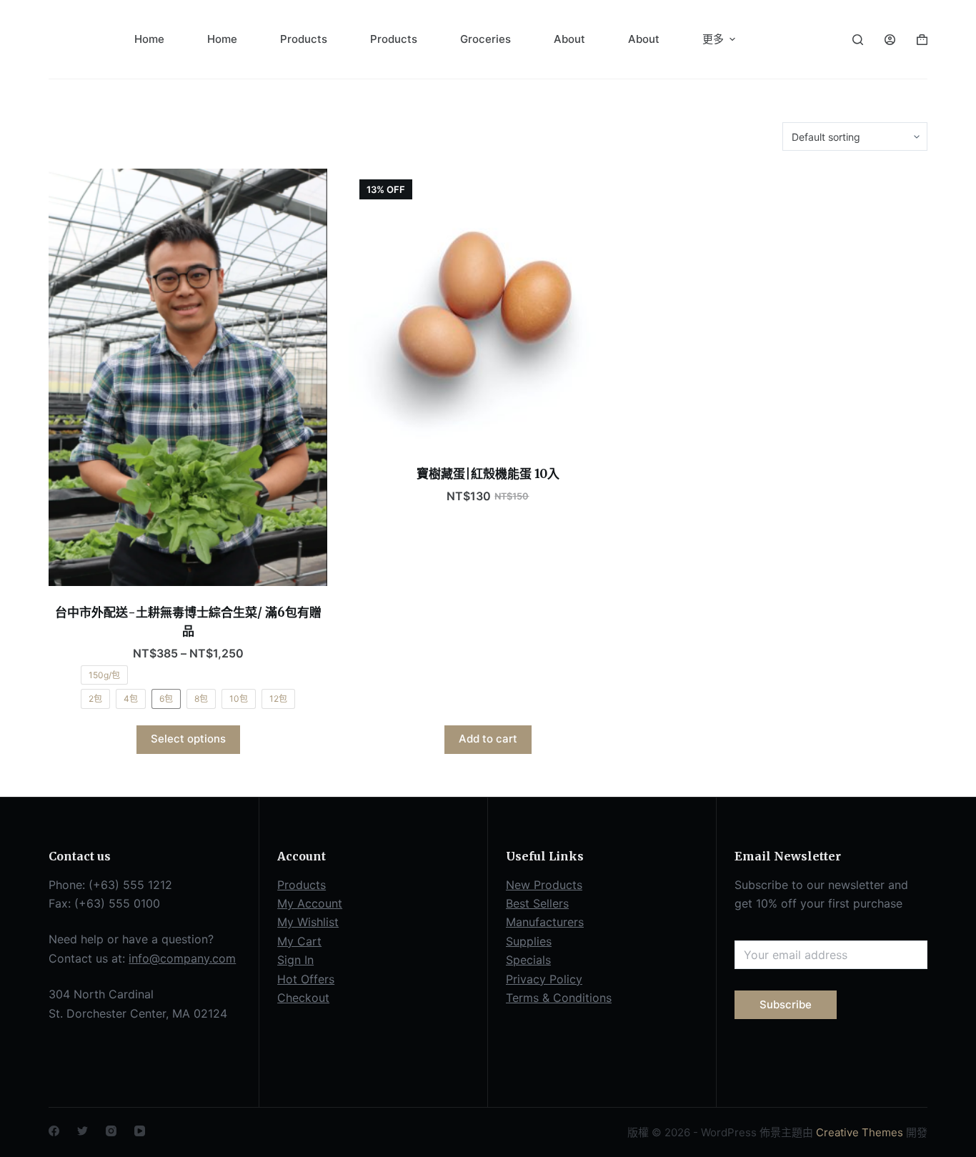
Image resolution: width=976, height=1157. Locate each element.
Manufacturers (545, 922)
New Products (544, 885)
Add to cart (488, 738)
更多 (713, 39)
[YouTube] (139, 1131)
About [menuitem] (569, 39)
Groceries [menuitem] (485, 39)
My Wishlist (308, 922)
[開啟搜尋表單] (857, 39)
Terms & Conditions (559, 997)
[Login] (890, 39)
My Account (309, 903)
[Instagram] (111, 1131)
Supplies (529, 941)
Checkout (303, 997)
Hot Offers (305, 979)
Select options (188, 738)
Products (301, 885)
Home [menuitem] (149, 39)
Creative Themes (859, 1132)
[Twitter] (82, 1131)
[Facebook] (54, 1131)
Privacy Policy (544, 979)
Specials (528, 960)
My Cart (299, 941)
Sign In (295, 960)
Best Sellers (537, 903)
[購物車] (922, 39)
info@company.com (182, 958)
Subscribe (786, 1004)
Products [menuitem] (303, 39)
